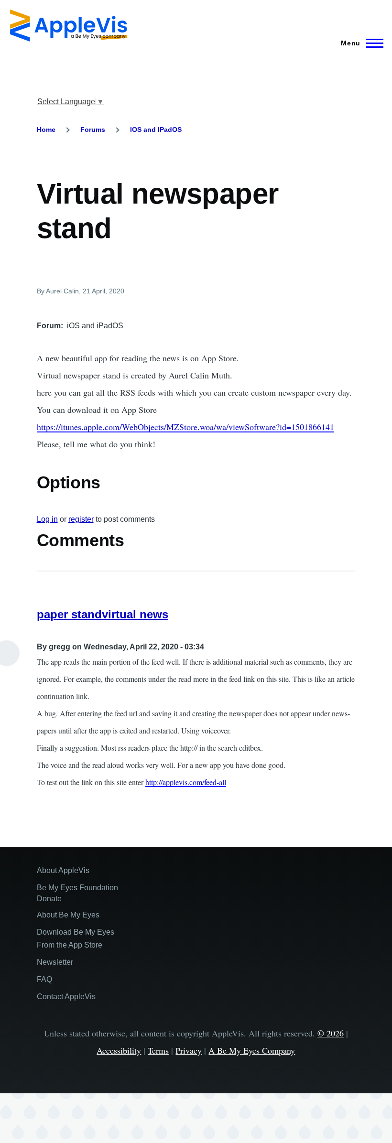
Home (46, 129)
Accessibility (119, 1050)
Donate (49, 899)
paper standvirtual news (102, 614)
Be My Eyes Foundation (77, 888)
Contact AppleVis (66, 996)
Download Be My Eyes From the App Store (75, 938)
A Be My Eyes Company (251, 1050)
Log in (47, 519)
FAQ (44, 979)
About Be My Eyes (68, 915)
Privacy (188, 1050)
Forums (92, 129)
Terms (158, 1050)
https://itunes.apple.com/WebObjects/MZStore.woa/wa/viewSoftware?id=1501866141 (185, 426)
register (81, 519)
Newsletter (55, 962)
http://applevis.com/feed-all (185, 782)
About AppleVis (63, 870)
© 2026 (330, 1033)
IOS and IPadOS (156, 129)
